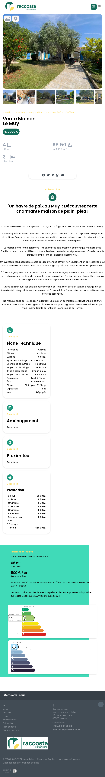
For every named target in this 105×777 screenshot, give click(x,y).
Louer (6, 716)
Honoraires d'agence (69, 759)
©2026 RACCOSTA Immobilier (18, 759)
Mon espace (9, 726)
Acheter (7, 712)
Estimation (8, 723)
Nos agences (10, 719)
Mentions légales (46, 759)
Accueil (6, 112)
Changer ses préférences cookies (21, 762)
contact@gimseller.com (66, 729)
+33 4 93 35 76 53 (62, 726)
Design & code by (7, 771)
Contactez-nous (12, 730)
